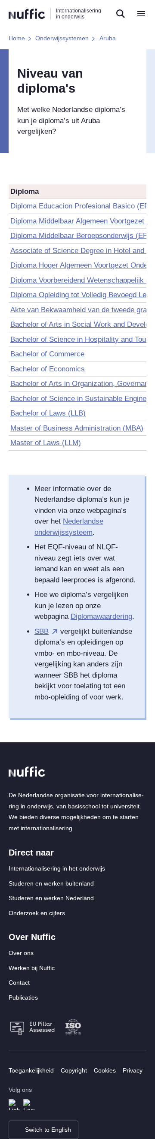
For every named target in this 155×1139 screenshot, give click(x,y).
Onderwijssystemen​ (62, 38)
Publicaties (23, 997)
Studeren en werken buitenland (51, 883)
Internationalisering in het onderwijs (57, 868)
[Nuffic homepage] (27, 14)
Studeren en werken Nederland (51, 898)
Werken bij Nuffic (32, 967)
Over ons (21, 952)
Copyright (74, 1070)
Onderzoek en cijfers (37, 913)
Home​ (17, 38)
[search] (120, 13)
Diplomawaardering (101, 616)
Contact (19, 982)
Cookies (105, 1070)
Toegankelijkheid (31, 1070)
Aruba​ (107, 38)
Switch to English (48, 1129)
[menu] (141, 13)
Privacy (133, 1070)
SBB (41, 631)
